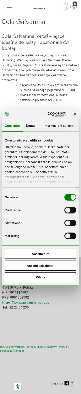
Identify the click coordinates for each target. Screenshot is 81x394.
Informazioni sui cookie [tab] (61, 125)
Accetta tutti (40, 254)
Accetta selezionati (40, 265)
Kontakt (19, 350)
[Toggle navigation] (9, 9)
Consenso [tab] (12, 125)
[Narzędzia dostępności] (18, 387)
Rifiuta (40, 277)
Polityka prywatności (12, 346)
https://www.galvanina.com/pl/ (25, 302)
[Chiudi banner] (74, 114)
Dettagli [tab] (31, 125)
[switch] (70, 210)
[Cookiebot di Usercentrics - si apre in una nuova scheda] (49, 114)
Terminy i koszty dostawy (42, 346)
